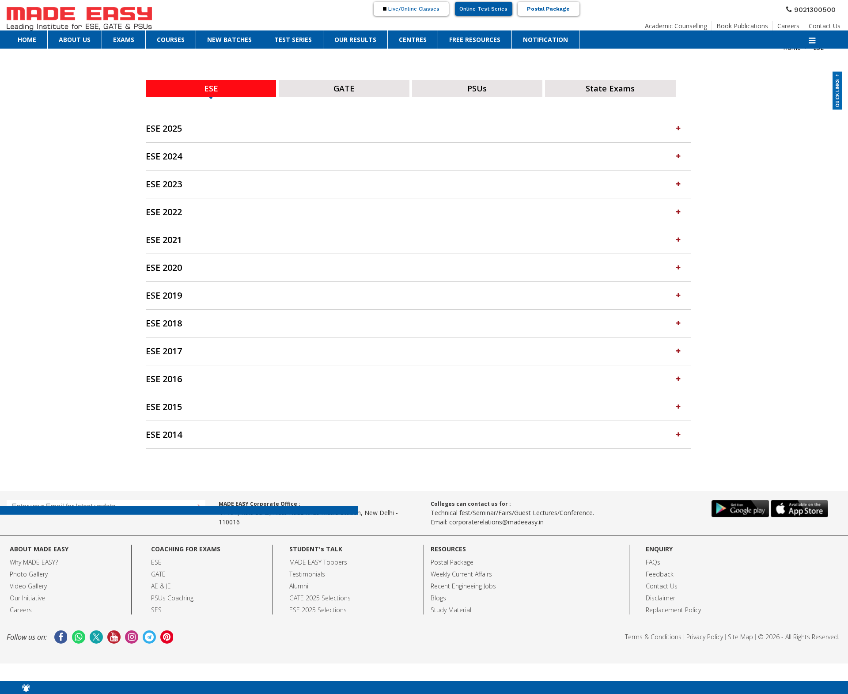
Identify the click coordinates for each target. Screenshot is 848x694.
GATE (158, 571)
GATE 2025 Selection (318, 595)
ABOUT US (75, 39)
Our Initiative (27, 595)
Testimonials (307, 571)
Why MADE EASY (32, 559)
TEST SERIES (293, 39)
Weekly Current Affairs (461, 571)
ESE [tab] (211, 87)
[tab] (418, 126)
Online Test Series (483, 9)
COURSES (171, 39)
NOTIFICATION (545, 39)
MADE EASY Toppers (318, 559)
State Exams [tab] (610, 87)
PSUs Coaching (172, 595)
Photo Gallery (29, 571)
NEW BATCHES (229, 39)
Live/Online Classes (412, 9)
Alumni (298, 583)
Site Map (740, 634)
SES (156, 607)
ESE (156, 559)
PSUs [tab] (477, 87)
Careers (788, 23)
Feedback (660, 571)
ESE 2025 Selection (316, 607)
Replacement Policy (673, 607)
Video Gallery (28, 583)
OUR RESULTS (355, 39)
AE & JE (161, 583)
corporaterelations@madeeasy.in (496, 519)
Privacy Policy (704, 634)
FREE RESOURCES (474, 39)
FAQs (653, 559)
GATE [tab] (344, 87)
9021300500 (818, 8)
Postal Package (548, 9)
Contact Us (824, 23)
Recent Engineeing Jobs (463, 583)
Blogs (438, 595)
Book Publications (742, 23)
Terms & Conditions (653, 634)
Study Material (451, 607)
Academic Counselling (676, 23)
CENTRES (413, 39)
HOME (27, 39)
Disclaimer (660, 595)
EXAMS (123, 39)
